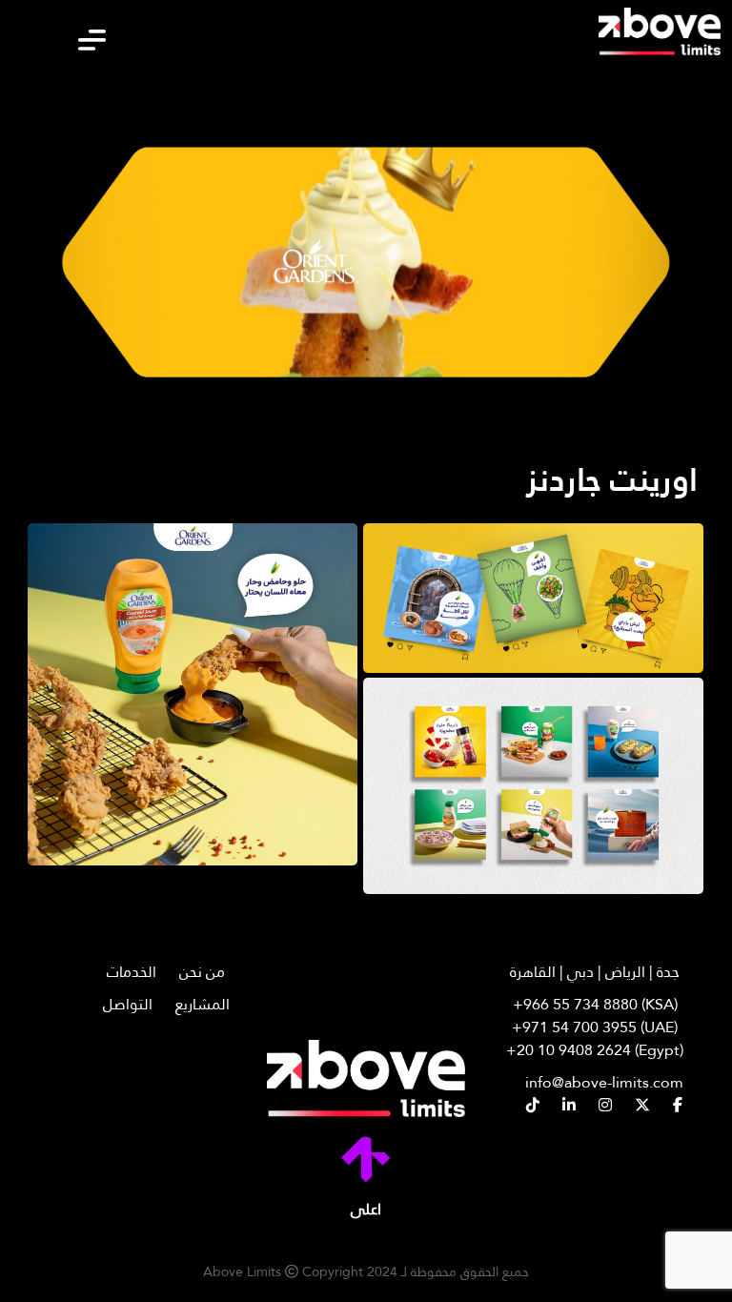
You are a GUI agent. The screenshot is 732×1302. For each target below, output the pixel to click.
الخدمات (131, 972)
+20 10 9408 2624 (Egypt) (594, 1050)
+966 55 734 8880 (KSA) (595, 1004)
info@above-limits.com (604, 1082)
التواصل (127, 1004)
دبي (580, 972)
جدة (668, 972)
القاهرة (533, 972)
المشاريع (202, 1004)
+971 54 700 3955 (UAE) (595, 1027)
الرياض (625, 972)
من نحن (202, 972)
